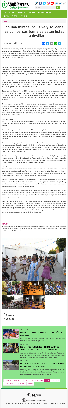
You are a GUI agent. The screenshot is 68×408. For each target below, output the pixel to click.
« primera (8, 380)
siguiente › (21, 384)
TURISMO (24, 16)
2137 (52, 380)
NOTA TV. (5, 224)
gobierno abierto (44, 12)
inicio (5, 12)
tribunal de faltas (10, 16)
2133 (31, 380)
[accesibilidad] (36, 3)
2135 (41, 380)
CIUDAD (12, 12)
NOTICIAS (32, 12)
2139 (6, 384)
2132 (26, 380)
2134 (36, 380)
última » (30, 384)
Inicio (5, 21)
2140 (11, 384)
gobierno (21, 12)
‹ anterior (16, 380)
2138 (57, 380)
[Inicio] (16, 5)
